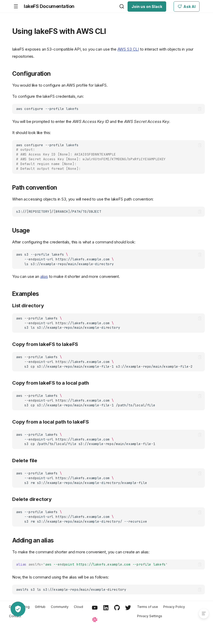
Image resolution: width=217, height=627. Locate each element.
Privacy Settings (149, 616)
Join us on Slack (147, 6)
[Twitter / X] (128, 608)
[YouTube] (95, 608)
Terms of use (147, 607)
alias (44, 276)
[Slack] (95, 620)
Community (60, 607)
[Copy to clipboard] (200, 109)
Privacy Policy (174, 607)
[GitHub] (117, 608)
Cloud (78, 607)
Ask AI (189, 6)
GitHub (40, 607)
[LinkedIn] (106, 608)
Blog (26, 607)
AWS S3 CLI (128, 49)
